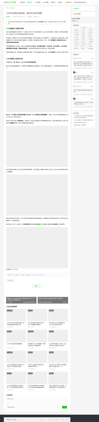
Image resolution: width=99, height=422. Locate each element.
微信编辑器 (38, 224)
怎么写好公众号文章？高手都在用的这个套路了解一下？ (57, 365)
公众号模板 (46, 2)
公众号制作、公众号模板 (91, 30)
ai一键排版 (83, 27)
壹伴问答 (30, 310)
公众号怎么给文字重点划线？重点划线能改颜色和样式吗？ (15, 323)
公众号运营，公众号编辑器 (91, 44)
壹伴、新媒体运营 (84, 46)
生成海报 (51, 419)
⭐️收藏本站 (76, 8)
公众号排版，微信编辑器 (77, 37)
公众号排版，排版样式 (84, 37)
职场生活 (53, 2)
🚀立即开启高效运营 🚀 (80, 2)
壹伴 (76, 46)
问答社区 (60, 2)
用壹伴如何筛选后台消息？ (80, 122)
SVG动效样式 (77, 30)
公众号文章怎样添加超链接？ (15, 344)
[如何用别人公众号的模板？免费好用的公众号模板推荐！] (37, 336)
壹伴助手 (8, 16)
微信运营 (29, 2)
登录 (8, 407)
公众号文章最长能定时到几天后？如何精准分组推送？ (36, 323)
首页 (8, 8)
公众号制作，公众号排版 (84, 32)
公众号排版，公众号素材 (91, 34)
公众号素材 (38, 2)
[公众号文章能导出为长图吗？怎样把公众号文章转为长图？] (16, 357)
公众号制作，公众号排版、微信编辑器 (91, 32)
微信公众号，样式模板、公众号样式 (84, 48)
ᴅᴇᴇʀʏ (77, 98)
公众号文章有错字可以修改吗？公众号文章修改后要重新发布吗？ (36, 386)
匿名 (77, 72)
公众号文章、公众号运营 (84, 39)
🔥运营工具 (68, 2)
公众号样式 (90, 39)
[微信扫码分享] (56, 420)
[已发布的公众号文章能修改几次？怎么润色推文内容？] (58, 315)
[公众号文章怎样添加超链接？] (16, 336)
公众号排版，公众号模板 (84, 34)
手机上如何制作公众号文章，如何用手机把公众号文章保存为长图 (57, 386)
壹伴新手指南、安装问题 (80, 125)
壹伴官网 (22, 2)
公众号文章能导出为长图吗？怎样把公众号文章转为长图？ (15, 365)
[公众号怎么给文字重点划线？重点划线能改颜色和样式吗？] (16, 315)
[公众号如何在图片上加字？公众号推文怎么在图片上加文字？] (58, 336)
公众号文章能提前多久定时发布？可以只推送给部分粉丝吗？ (15, 386)
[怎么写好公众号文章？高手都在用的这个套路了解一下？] (58, 357)
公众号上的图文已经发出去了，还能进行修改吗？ (36, 365)
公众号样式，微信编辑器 (84, 41)
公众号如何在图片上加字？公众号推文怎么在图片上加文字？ (57, 344)
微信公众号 (76, 48)
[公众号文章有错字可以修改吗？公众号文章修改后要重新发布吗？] (37, 378)
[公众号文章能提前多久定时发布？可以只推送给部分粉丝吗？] (16, 378)
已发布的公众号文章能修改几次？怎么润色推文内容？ (57, 323)
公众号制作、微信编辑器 (77, 32)
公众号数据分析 (91, 37)
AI (76, 27)
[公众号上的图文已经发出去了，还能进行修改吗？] (37, 357)
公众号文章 (15, 269)
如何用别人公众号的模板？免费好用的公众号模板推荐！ (36, 344)
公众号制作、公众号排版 (84, 30)
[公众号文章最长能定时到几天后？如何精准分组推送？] (37, 315)
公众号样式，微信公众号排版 (77, 41)
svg (90, 27)
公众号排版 (76, 34)
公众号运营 (83, 44)
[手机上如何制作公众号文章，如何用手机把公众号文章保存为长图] (58, 378)
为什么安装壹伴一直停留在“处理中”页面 (83, 120)
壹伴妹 (79, 58)
